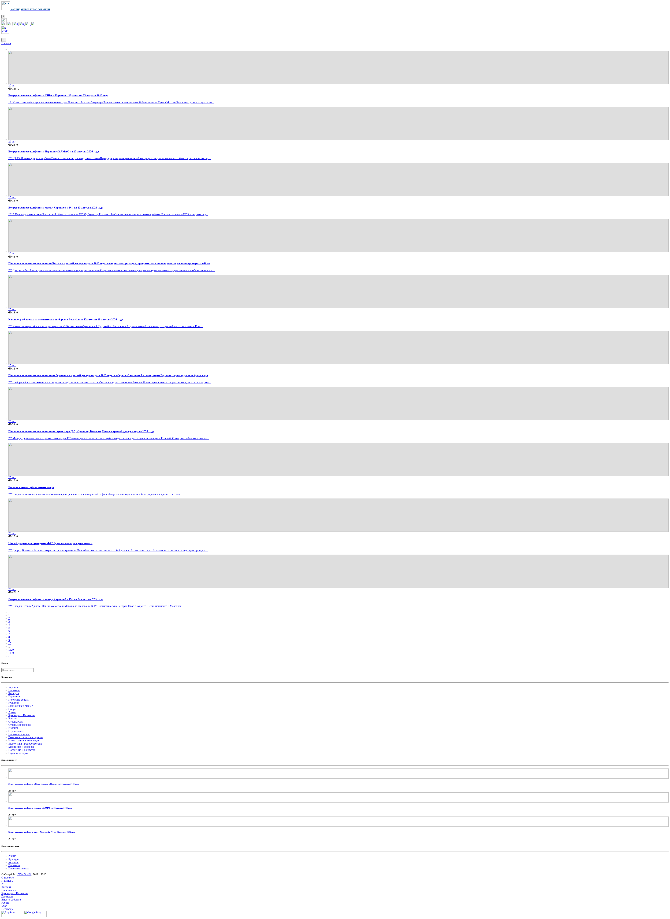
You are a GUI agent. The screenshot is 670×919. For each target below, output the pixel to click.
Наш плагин (8, 890)
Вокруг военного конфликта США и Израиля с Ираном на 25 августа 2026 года (58, 95)
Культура (13, 702)
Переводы (7, 908)
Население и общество (21, 749)
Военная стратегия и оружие (25, 737)
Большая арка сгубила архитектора (31, 487)
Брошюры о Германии (21, 715)
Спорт (12, 709)
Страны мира (16, 731)
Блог (4, 905)
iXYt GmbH (24, 874)
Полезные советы (18, 699)
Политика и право (19, 734)
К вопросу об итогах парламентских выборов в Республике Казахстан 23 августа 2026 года (65, 319)
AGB (4, 883)
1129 (11, 649)
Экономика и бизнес (20, 705)
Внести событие (11, 899)
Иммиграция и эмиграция (23, 740)
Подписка (7, 896)
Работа (5, 902)
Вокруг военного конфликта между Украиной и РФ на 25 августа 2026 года (55, 207)
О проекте (7, 877)
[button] (4, 20)
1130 (11, 652)
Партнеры (7, 880)
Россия (12, 718)
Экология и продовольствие (25, 743)
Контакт (6, 886)
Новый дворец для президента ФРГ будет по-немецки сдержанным (50, 543)
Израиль (13, 727)
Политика (14, 690)
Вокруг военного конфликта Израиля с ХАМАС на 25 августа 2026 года (53, 151)
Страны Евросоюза (19, 724)
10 (9, 643)
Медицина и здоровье (21, 746)
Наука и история (18, 753)
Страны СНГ (16, 721)
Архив (12, 712)
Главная (6, 43)
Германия (14, 696)
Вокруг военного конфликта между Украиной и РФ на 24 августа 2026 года (55, 599)
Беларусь (13, 693)
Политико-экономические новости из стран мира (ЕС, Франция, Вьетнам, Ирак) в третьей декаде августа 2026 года (81, 431)
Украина (13, 687)
